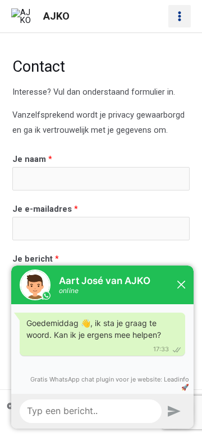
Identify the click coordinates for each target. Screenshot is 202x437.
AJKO (56, 16)
